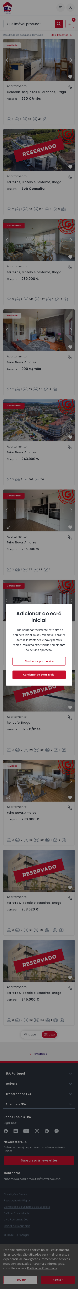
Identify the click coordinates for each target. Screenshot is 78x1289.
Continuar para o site (39, 661)
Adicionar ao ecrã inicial (39, 674)
